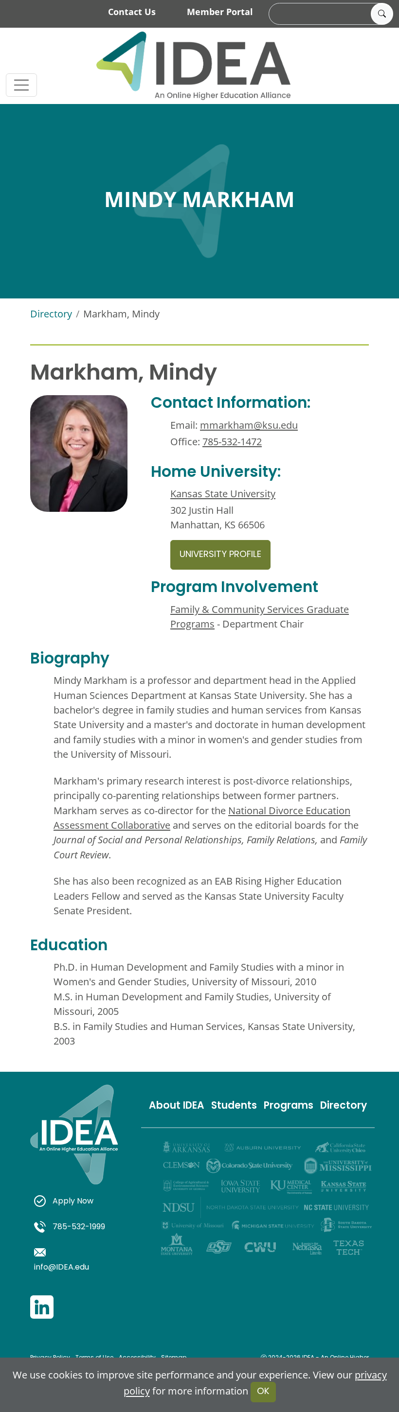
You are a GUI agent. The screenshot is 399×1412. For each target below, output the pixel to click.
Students (234, 1106)
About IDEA (176, 1106)
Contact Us (132, 11)
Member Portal (220, 11)
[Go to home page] (193, 65)
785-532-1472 (232, 441)
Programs (288, 1106)
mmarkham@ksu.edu (249, 424)
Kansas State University (222, 493)
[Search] (382, 14)
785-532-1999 (79, 1227)
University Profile (220, 554)
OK (263, 1391)
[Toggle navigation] (21, 85)
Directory (51, 313)
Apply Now (73, 1201)
